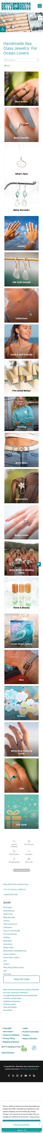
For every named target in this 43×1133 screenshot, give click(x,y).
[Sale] (21, 771)
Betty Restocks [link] (9, 917)
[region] (21, 1117)
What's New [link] (8, 914)
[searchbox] (21, 60)
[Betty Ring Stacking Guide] (21, 735)
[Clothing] (21, 410)
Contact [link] (26, 1035)
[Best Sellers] (21, 85)
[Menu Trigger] (40, 6)
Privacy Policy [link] (34, 1117)
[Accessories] (21, 482)
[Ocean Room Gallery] (21, 627)
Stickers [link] (6, 964)
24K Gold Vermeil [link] (10, 924)
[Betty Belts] (21, 446)
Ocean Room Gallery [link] (11, 957)
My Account (29, 844)
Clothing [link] (6, 937)
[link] (3, 29)
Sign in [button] (20, 1130)
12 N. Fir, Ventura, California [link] (14, 889)
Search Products (14, 845)
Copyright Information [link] (8, 1030)
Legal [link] (25, 1028)
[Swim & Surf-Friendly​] (21, 337)
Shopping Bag (14, 862)
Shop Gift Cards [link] (21, 979)
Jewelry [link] (6, 920)
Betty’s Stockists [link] (30, 1038)
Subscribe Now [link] (8, 1052)
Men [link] (5, 960)
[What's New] (21, 157)
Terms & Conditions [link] (11, 1035)
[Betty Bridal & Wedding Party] (21, 554)
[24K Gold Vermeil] (21, 265)
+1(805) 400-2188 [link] (10, 894)
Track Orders (14, 854)
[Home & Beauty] (21, 590)
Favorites (28, 854)
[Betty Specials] (21, 121)
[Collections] (21, 301)
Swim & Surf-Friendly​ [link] (11, 930)
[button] (40, 18)
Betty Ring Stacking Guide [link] (13, 967)
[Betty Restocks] (21, 193)
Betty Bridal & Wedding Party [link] (14, 950)
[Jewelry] (21, 229)
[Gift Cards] (21, 807)
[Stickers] (21, 699)
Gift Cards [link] (7, 974)
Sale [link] (5, 970)
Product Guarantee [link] (31, 1031)
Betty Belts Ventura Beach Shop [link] (15, 884)
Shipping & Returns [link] (11, 1042)
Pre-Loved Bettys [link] (10, 934)
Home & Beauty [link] (9, 954)
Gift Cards (29, 862)
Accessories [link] (7, 944)
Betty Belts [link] (7, 941)
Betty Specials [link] (8, 910)
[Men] (21, 663)
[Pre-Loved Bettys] (21, 374)
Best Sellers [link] (8, 907)
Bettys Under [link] (8, 947)
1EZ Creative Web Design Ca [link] (29, 1069)
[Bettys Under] (21, 518)
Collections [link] (7, 927)
